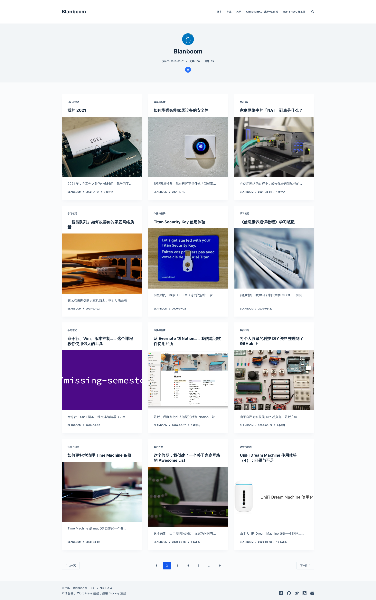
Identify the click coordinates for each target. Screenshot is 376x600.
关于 (238, 11)
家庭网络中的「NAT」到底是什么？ (271, 110)
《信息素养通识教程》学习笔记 (267, 222)
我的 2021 (77, 110)
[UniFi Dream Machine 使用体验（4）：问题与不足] (274, 497)
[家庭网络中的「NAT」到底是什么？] (274, 147)
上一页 (72, 565)
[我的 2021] (102, 147)
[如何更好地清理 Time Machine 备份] (102, 492)
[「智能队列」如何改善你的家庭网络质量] (102, 263)
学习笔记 (244, 101)
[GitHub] (289, 593)
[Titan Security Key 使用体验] (188, 258)
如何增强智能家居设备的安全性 (181, 110)
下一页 (303, 565)
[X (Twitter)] (281, 593)
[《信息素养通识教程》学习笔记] (274, 258)
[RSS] (304, 593)
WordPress (84, 593)
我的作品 (244, 330)
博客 (219, 11)
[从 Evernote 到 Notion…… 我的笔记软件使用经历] (188, 380)
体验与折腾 (159, 101)
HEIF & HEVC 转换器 (294, 11)
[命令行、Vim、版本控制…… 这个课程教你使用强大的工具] (102, 380)
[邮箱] (312, 593)
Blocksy (114, 593)
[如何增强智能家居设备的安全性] (188, 147)
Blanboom (74, 11)
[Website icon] (188, 70)
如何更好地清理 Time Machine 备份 (99, 455)
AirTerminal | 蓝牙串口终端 (262, 11)
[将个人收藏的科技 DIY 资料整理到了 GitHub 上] (274, 380)
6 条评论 (108, 191)
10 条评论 (281, 541)
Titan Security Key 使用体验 (179, 222)
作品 (229, 11)
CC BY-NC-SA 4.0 (101, 588)
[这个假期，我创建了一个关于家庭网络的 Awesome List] (188, 497)
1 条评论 (280, 191)
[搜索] (312, 11)
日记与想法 (73, 101)
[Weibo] (297, 593)
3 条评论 (195, 425)
